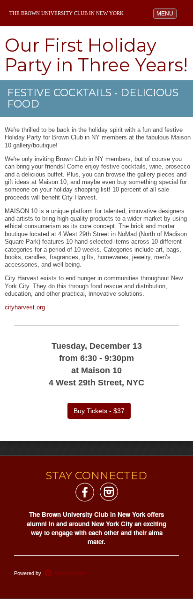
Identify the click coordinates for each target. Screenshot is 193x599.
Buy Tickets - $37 (99, 411)
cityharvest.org (25, 307)
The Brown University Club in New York (66, 13)
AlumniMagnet (68, 573)
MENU (166, 13)
